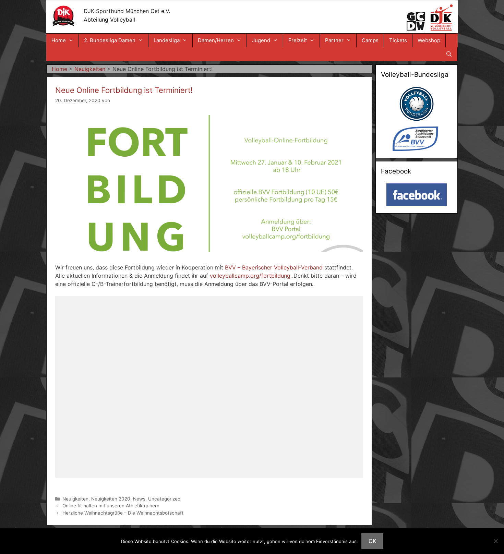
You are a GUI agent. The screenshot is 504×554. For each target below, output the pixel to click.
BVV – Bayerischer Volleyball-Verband (274, 267)
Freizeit (297, 40)
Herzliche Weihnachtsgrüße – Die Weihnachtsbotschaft (122, 513)
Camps (370, 40)
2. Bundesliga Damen (109, 40)
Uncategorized (164, 499)
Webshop (429, 40)
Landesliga (167, 40)
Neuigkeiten (75, 499)
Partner (334, 40)
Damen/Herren (216, 40)
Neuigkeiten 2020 (110, 499)
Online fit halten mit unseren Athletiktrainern (110, 505)
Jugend (261, 40)
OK (372, 541)
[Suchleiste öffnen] (449, 54)
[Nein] (495, 541)
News (139, 499)
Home (58, 40)
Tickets (398, 40)
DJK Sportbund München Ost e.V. (127, 11)
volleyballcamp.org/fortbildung (250, 275)
